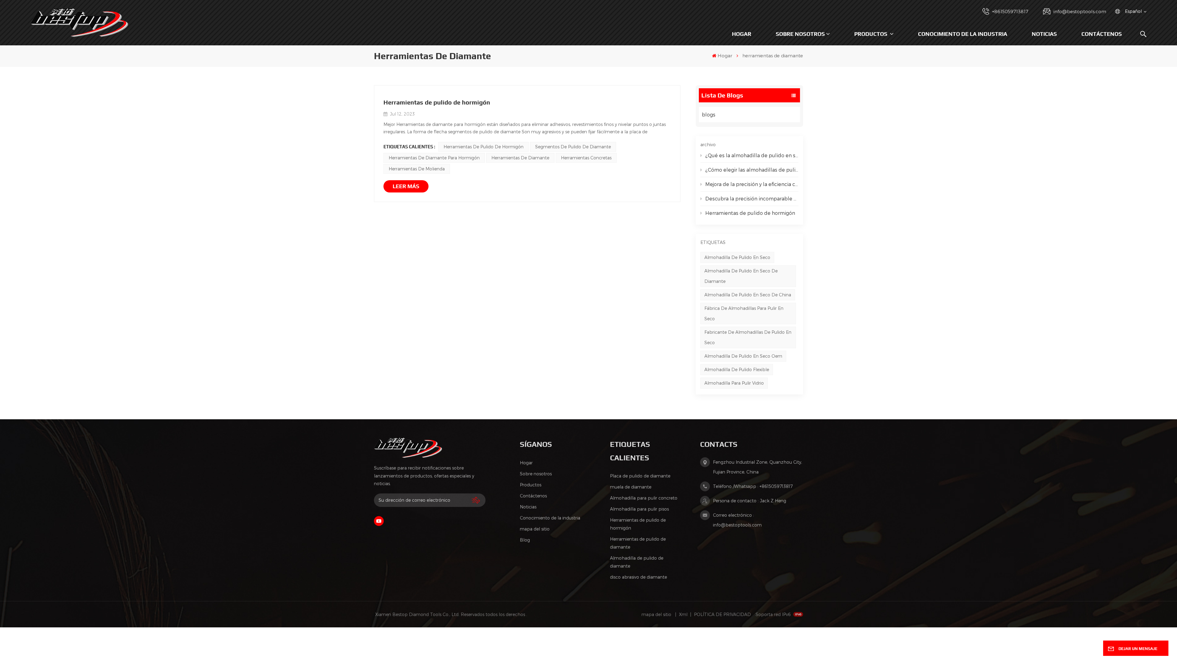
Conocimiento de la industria (962, 34)
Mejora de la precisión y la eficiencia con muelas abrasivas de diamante (751, 184)
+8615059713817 (1010, 11)
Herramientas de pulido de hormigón (750, 213)
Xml (683, 614)
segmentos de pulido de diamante (573, 146)
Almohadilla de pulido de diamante (636, 562)
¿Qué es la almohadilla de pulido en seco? (751, 155)
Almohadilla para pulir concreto (643, 497)
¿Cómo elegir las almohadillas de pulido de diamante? (751, 170)
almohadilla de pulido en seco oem (743, 356)
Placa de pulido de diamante (640, 475)
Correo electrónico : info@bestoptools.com (737, 519)
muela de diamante (630, 486)
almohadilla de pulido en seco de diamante (741, 276)
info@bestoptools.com (1079, 11)
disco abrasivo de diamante (638, 577)
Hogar (741, 34)
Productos (871, 34)
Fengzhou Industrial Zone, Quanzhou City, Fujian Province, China (757, 466)
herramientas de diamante (520, 157)
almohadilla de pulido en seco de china (747, 294)
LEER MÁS (406, 186)
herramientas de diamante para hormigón (434, 157)
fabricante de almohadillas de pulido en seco (747, 337)
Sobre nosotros (800, 34)
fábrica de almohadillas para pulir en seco (743, 313)
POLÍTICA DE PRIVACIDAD (722, 614)
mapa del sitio (535, 528)
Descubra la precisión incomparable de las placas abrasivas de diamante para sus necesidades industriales (751, 198)
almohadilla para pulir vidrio (734, 383)
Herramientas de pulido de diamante (638, 543)
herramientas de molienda (417, 168)
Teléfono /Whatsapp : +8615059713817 (753, 486)
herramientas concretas (586, 157)
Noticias (1044, 34)
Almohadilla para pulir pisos (639, 509)
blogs (708, 114)
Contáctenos (1101, 34)
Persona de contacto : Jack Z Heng (749, 500)
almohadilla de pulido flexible (736, 369)
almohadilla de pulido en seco (737, 257)
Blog (525, 539)
